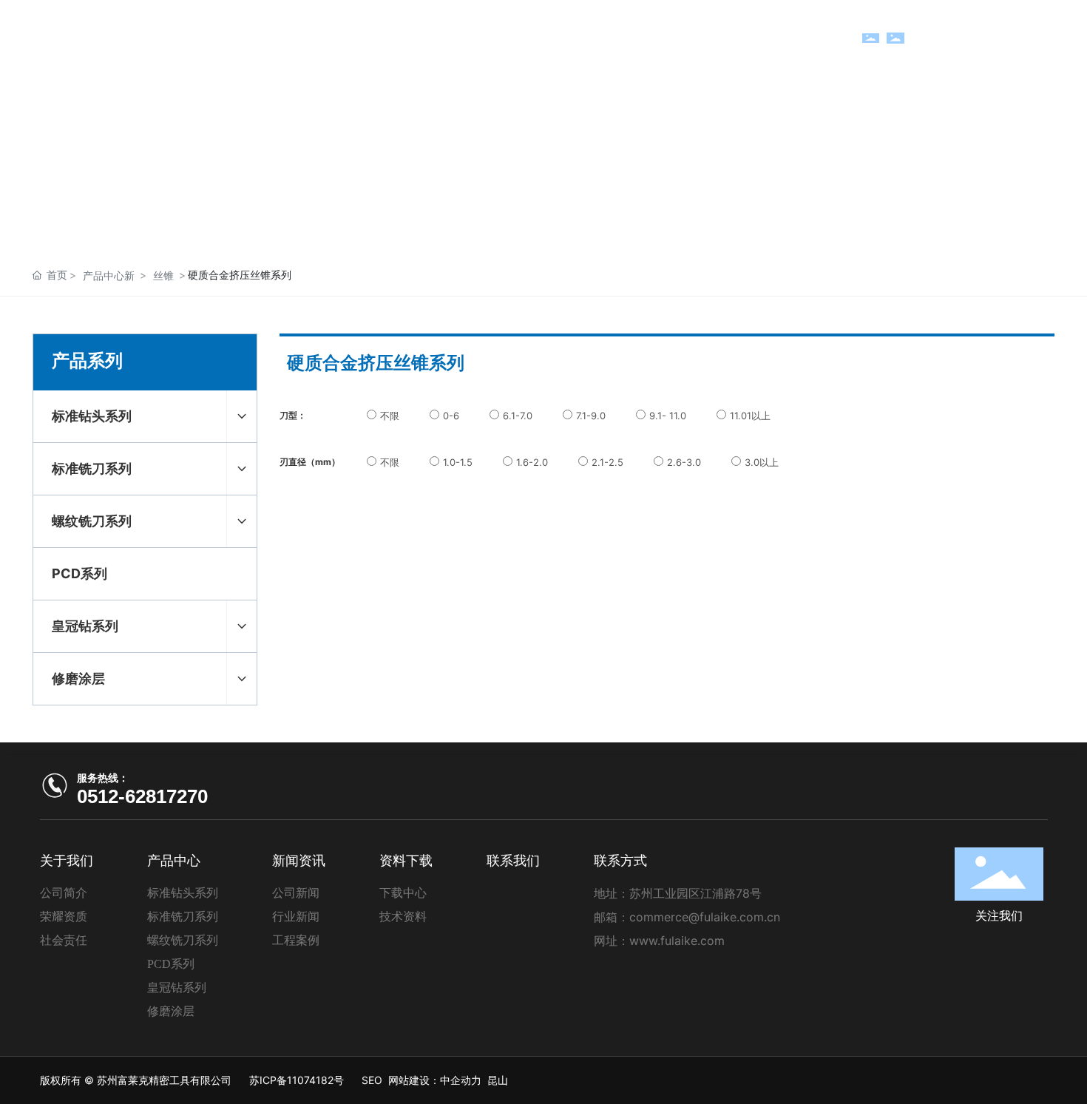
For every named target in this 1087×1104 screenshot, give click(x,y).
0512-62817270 (142, 796)
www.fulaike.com (677, 940)
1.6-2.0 (532, 462)
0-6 (451, 415)
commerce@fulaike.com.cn (704, 917)
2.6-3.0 (684, 462)
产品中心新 (109, 275)
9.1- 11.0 (667, 415)
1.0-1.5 (458, 462)
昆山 (497, 1080)
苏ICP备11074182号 (296, 1080)
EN (1025, 38)
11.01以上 (750, 415)
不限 (389, 415)
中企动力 (460, 1080)
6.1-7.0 (517, 415)
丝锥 (163, 275)
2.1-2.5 (607, 462)
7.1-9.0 (591, 415)
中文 (994, 38)
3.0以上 (762, 462)
